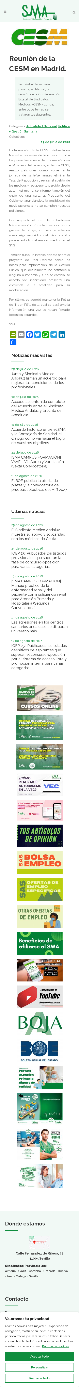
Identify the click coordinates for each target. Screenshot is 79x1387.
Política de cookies (55, 1346)
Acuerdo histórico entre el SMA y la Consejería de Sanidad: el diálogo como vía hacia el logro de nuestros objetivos (38, 436)
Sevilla (33, 1276)
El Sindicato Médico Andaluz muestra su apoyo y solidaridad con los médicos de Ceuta (38, 534)
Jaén (10, 1276)
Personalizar (39, 1367)
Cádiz (22, 1271)
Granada (49, 1271)
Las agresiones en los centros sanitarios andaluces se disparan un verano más (39, 626)
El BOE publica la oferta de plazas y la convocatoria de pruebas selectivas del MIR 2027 (39, 485)
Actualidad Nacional (41, 126)
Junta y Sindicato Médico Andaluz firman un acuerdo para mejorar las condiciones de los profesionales (38, 380)
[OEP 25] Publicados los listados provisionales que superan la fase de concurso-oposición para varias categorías (38, 560)
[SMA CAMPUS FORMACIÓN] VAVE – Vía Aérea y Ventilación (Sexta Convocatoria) (37, 461)
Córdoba (35, 1271)
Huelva (63, 1271)
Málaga (21, 1276)
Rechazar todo (39, 1378)
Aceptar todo (39, 1356)
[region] (39, 1349)
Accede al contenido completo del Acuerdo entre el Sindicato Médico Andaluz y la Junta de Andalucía (38, 408)
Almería (10, 1271)
